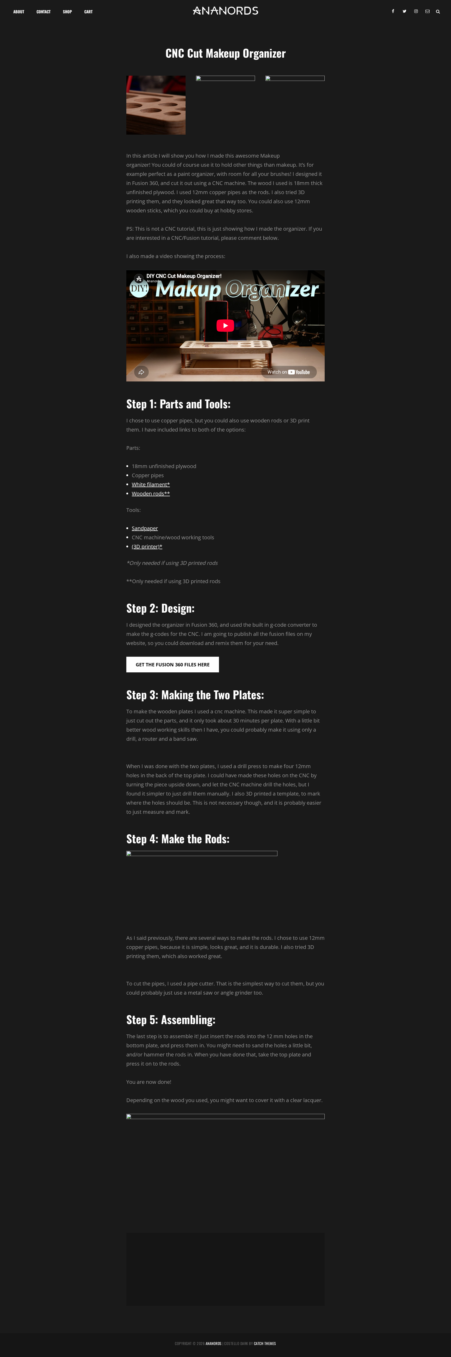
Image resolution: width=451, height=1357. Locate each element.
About (18, 11)
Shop (67, 11)
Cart (88, 11)
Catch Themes (265, 1343)
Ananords (214, 1343)
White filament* (151, 484)
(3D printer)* (147, 546)
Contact (44, 11)
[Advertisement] (227, 1269)
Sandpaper (145, 528)
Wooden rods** (151, 493)
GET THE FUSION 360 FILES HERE (173, 664)
